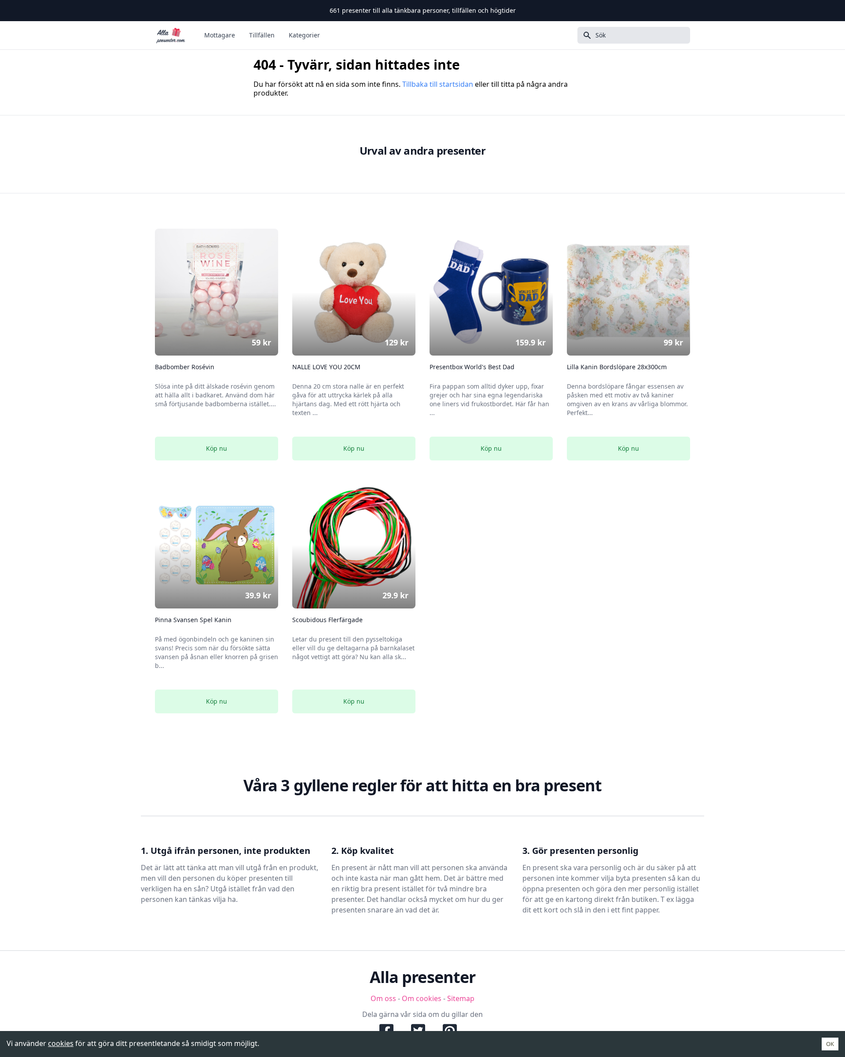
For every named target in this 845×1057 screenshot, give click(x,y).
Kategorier (304, 35)
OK (830, 1044)
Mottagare (219, 35)
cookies (60, 1043)
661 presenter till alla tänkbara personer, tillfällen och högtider (423, 10)
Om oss (383, 998)
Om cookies (421, 998)
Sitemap (460, 998)
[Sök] (584, 35)
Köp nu (216, 448)
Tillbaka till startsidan (437, 84)
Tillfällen (262, 35)
